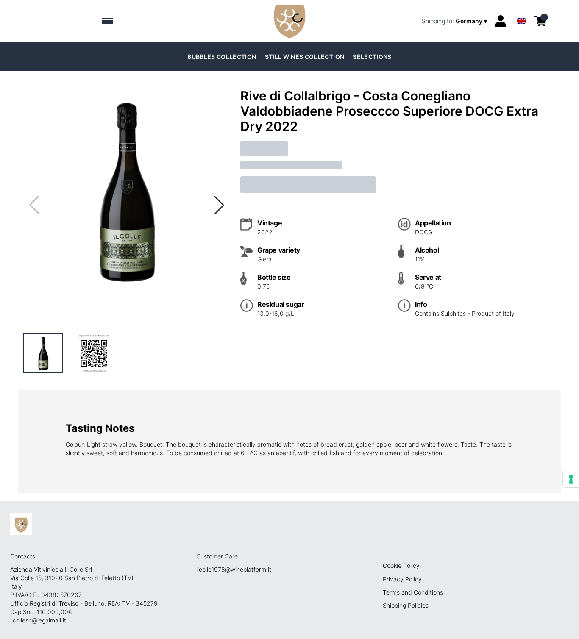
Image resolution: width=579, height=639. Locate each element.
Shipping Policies (406, 605)
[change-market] (455, 21)
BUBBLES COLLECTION (221, 56)
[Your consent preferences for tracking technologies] (571, 479)
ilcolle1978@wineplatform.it (233, 569)
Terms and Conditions (413, 592)
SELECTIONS (372, 56)
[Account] (501, 21)
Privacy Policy (402, 579)
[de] (521, 10)
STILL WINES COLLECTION (305, 56)
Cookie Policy (401, 565)
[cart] (540, 21)
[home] (289, 21)
